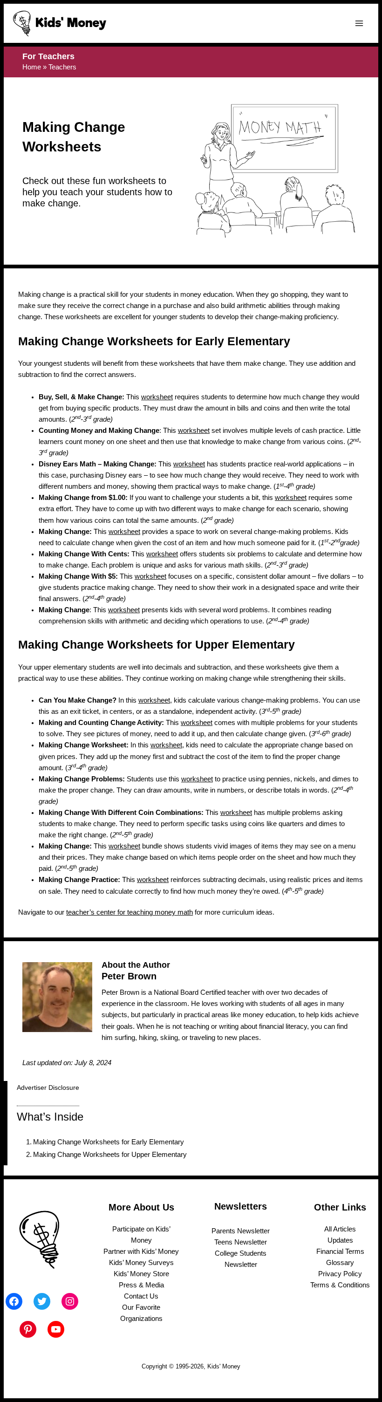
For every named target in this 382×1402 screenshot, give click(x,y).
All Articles (340, 1229)
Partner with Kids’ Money (141, 1251)
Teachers (62, 67)
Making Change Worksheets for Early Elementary (108, 1142)
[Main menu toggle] (359, 23)
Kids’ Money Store (141, 1274)
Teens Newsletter (240, 1242)
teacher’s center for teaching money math (129, 912)
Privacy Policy (340, 1274)
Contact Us (141, 1296)
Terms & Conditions (340, 1285)
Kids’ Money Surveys (141, 1262)
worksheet (157, 397)
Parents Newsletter (240, 1231)
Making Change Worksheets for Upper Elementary (110, 1154)
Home (31, 67)
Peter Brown (129, 976)
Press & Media (141, 1285)
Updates (340, 1240)
